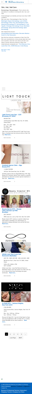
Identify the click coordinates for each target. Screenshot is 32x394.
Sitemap (8, 386)
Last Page (13, 337)
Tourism (10, 392)
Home (22, 392)
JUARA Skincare (15, 45)
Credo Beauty (24, 45)
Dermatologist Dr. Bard (22, 22)
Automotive (23, 390)
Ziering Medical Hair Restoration (10, 33)
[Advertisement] (16, 70)
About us (21, 384)
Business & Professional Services (10, 390)
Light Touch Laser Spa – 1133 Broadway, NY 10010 (11, 115)
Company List (16, 392)
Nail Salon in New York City (5, 50)
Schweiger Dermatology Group (14, 26)
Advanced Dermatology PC (8, 24)
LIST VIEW (3, 88)
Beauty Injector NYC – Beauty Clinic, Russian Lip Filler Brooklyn (11, 210)
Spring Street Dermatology (16, 27)
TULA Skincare (23, 44)
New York (30, 2)
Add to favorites (7, 137)
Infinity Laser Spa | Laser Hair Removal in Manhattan (11, 255)
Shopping (3, 392)
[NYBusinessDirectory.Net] (14, 2)
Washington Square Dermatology (10, 21)
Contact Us (4, 388)
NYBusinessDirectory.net (11, 384)
